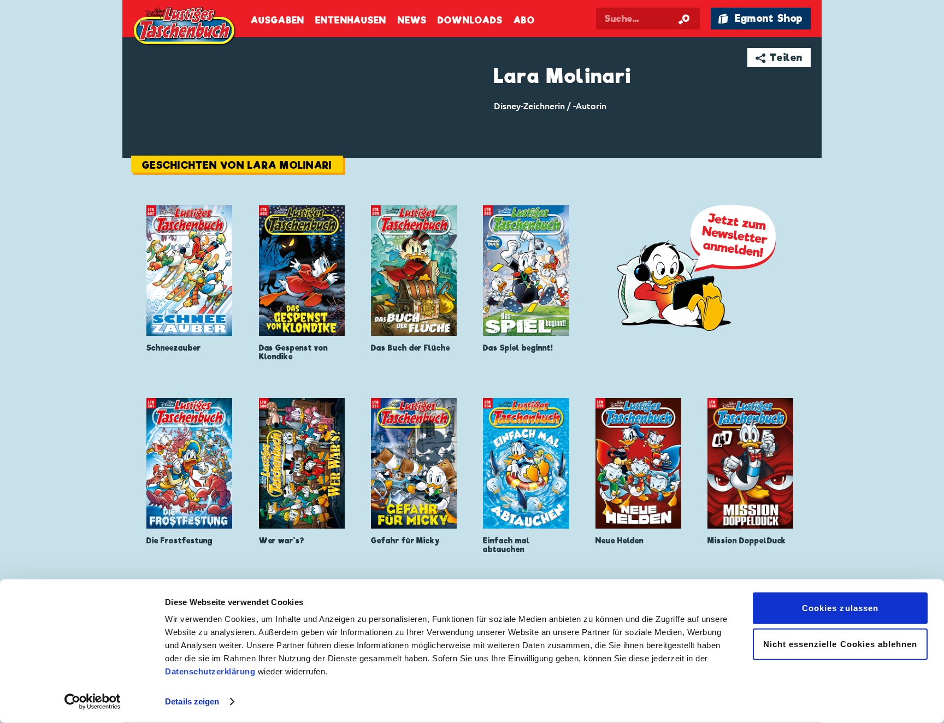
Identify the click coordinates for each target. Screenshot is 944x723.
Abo (524, 20)
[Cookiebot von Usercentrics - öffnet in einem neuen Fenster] (92, 702)
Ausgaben (277, 20)
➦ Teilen (779, 57)
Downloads (470, 20)
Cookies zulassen (840, 608)
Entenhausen (350, 20)
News (412, 20)
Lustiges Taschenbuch (185, 27)
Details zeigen (192, 701)
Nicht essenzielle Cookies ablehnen (840, 643)
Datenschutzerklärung (210, 671)
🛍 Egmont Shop (760, 18)
